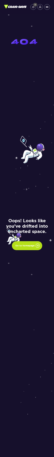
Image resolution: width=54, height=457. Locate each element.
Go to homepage (25, 245)
